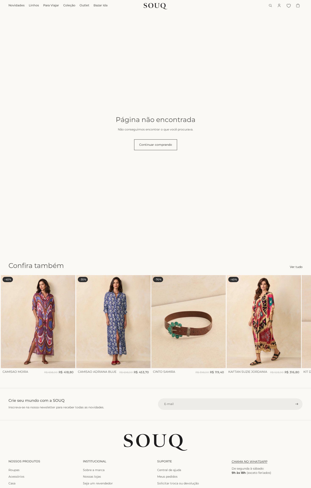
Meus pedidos (167, 476)
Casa (11, 483)
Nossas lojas (92, 476)
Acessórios (16, 476)
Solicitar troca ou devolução (178, 483)
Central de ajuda (169, 470)
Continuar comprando (155, 145)
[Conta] (279, 5)
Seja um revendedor (98, 483)
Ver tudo (296, 267)
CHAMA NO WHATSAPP (249, 461)
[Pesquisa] (270, 5)
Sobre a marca (94, 470)
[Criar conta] (297, 404)
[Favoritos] (288, 5)
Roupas (13, 470)
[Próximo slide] (298, 325)
